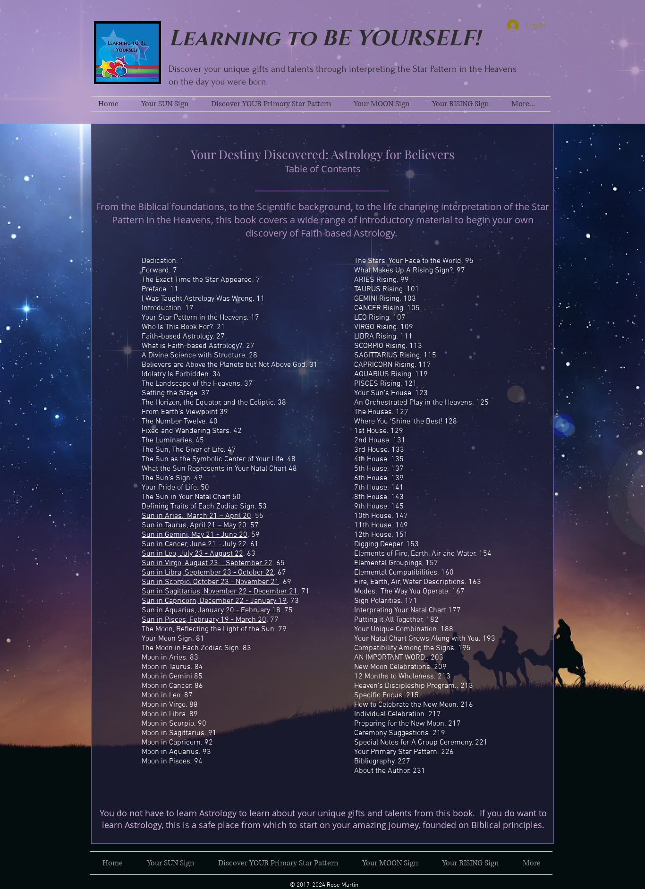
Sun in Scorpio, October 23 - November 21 (210, 582)
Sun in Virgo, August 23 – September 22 (207, 563)
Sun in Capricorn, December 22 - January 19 (214, 601)
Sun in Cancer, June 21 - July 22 (194, 544)
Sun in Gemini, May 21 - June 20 (194, 535)
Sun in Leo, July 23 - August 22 (192, 554)
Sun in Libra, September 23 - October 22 (208, 572)
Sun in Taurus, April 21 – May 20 (194, 525)
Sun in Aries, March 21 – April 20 (196, 516)
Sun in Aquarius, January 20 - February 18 (211, 610)
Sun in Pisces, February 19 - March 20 (204, 620)
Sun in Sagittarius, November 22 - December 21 (219, 591)
